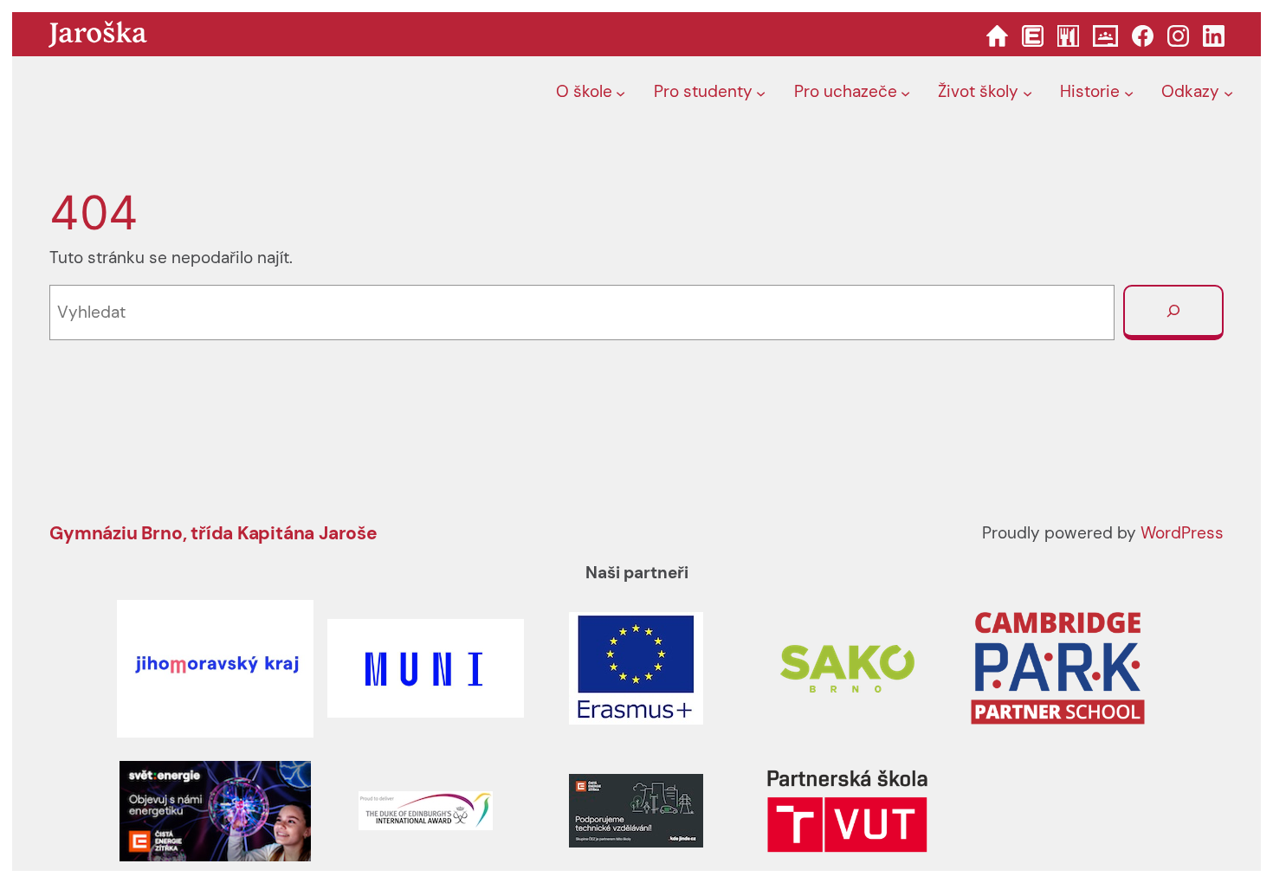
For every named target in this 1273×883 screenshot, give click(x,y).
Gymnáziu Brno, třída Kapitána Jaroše (213, 533)
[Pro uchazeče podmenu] (905, 93)
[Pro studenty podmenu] (761, 93)
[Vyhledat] (1173, 312)
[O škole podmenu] (620, 93)
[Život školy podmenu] (1027, 93)
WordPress (1182, 533)
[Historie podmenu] (1129, 93)
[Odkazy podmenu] (1228, 93)
